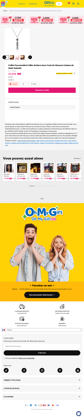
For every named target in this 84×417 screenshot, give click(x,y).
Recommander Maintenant (41, 295)
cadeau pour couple (61, 143)
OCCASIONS (8, 397)
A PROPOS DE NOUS (11, 388)
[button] (4, 57)
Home (5, 11)
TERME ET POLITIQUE (12, 380)
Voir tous (76, 158)
